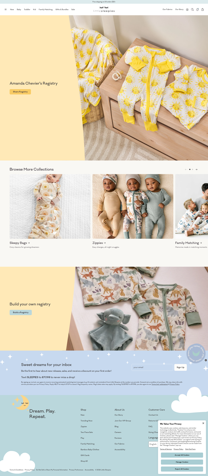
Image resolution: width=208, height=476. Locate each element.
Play (82, 438)
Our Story (179, 9)
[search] (192, 9)
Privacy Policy (174, 384)
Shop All (84, 461)
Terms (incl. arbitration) (160, 384)
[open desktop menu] (5, 9)
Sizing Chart (154, 432)
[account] (187, 9)
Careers (118, 432)
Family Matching (87, 444)
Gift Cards (85, 455)
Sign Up (180, 367)
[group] (50, 211)
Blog (116, 426)
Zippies (84, 426)
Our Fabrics (167, 9)
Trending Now (86, 421)
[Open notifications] (197, 9)
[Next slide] (196, 169)
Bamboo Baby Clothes (90, 449)
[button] (189, 169)
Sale (73, 9)
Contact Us (153, 415)
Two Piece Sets (87, 432)
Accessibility (120, 449)
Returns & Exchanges (157, 421)
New (82, 415)
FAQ (150, 426)
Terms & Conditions (16, 470)
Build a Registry (20, 312)
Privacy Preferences (76, 470)
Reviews (118, 438)
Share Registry (20, 91)
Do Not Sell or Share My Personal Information (52, 470)
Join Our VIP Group (123, 421)
